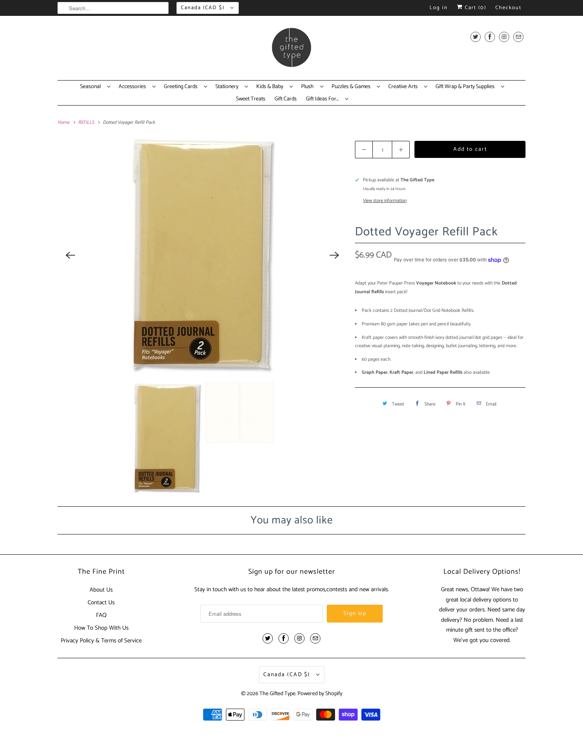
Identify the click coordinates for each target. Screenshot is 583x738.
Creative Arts (404, 87)
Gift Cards (285, 99)
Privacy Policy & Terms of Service (101, 641)
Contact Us (101, 602)
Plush (308, 87)
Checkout (508, 8)
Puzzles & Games (352, 87)
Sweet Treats (250, 99)
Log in (439, 8)
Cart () (474, 8)
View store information (385, 200)
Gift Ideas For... (323, 99)
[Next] (334, 255)
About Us (101, 590)
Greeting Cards (182, 87)
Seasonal (91, 87)
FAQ (101, 615)
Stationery (228, 87)
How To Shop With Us (101, 628)
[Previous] (70, 255)
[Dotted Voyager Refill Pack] (202, 255)
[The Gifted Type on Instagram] (504, 37)
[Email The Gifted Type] (518, 37)
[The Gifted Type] (291, 50)
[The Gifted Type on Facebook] (490, 37)
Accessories (133, 87)
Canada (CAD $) (203, 8)
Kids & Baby (271, 87)
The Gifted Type (277, 693)
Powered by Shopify (319, 693)
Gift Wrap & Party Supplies (466, 87)
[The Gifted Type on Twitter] (475, 37)
